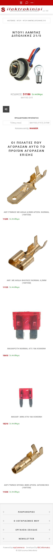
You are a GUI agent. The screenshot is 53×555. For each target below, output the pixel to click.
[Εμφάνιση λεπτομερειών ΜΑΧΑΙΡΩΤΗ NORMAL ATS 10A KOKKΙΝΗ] (26, 321)
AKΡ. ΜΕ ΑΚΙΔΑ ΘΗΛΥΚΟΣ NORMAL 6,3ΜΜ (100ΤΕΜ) (26, 281)
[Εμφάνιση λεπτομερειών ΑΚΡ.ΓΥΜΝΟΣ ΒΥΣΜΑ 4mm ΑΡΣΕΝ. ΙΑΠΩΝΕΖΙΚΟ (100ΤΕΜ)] (26, 457)
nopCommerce (18, 547)
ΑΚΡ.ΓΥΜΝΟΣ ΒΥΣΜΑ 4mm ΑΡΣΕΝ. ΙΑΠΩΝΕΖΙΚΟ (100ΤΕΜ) (26, 486)
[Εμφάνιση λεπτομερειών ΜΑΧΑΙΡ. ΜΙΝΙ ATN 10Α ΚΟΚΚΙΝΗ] (26, 389)
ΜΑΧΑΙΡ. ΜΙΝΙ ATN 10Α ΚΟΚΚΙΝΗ (26, 416)
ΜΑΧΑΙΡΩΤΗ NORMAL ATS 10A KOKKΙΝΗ (26, 348)
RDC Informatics (44, 547)
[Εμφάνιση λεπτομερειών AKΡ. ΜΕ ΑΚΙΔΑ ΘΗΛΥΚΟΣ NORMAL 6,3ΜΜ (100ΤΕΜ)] (26, 252)
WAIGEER (33, 128)
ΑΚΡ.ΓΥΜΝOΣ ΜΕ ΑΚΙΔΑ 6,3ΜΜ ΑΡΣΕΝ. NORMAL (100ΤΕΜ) (26, 213)
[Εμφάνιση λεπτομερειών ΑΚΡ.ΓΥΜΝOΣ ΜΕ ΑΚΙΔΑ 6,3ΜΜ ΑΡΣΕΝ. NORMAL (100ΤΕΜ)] (26, 184)
